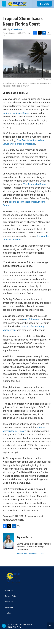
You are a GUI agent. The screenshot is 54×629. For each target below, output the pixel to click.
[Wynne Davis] (8, 541)
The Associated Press (34, 184)
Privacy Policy (11, 596)
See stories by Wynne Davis (30, 553)
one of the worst (31, 319)
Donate (45, 4)
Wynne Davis (16, 29)
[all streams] (50, 625)
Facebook (9, 607)
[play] (4, 625)
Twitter (8, 613)
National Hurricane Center (16, 113)
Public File (9, 602)
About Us (9, 591)
